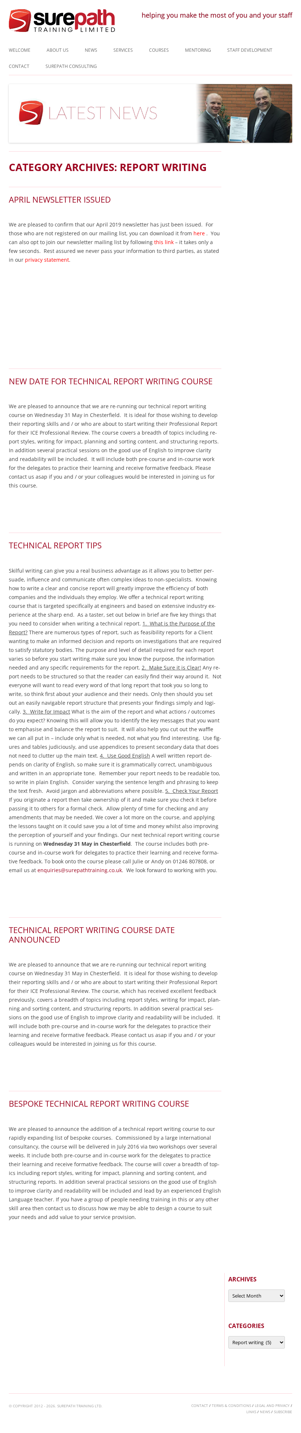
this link (164, 242)
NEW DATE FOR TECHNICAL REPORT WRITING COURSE (111, 381)
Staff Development (249, 50)
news (265, 1411)
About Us (58, 50)
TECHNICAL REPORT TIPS (55, 545)
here (199, 233)
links (251, 1411)
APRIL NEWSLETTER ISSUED (60, 199)
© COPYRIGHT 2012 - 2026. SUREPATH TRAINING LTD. (55, 1405)
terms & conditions (231, 1405)
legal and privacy (272, 1405)
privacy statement (47, 259)
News (91, 50)
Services (123, 50)
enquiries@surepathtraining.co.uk (79, 870)
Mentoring (198, 50)
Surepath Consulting (71, 66)
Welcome (19, 50)
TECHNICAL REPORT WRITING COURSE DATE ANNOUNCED (92, 934)
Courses (159, 50)
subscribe (283, 1411)
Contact (19, 66)
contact (199, 1405)
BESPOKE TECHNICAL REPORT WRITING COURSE (99, 1103)
